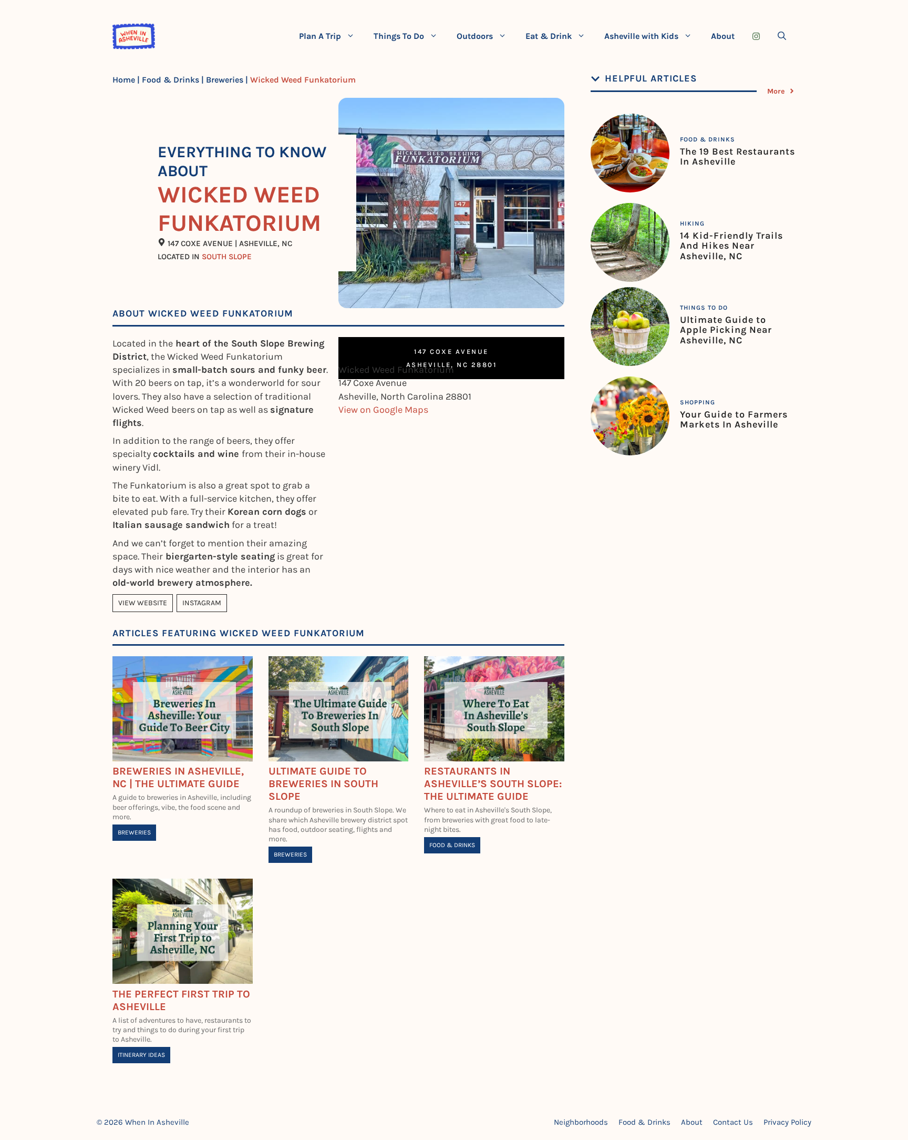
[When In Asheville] (133, 36)
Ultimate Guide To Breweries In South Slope (323, 783)
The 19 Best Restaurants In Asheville (737, 157)
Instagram (201, 602)
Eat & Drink (548, 36)
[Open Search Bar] (782, 36)
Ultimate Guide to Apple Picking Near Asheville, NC (726, 330)
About (723, 36)
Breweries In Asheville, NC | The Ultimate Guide (178, 777)
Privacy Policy (787, 1122)
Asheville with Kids (641, 36)
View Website (142, 602)
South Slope (227, 256)
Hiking (692, 223)
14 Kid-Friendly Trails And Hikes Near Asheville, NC (731, 246)
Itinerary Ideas (141, 1054)
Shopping (697, 402)
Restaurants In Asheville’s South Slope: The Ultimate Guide (493, 783)
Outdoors (475, 36)
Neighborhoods (581, 1122)
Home (123, 80)
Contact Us (733, 1122)
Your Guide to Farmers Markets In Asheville (734, 420)
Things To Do (399, 36)
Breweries (224, 80)
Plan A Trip (320, 36)
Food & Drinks (170, 80)
